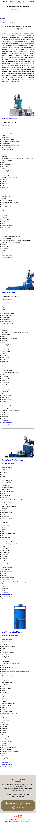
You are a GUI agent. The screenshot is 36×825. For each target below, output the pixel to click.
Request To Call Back (7, 257)
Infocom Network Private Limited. (24, 821)
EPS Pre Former (8, 292)
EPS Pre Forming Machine (13, 632)
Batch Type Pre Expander (12, 460)
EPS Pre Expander (9, 118)
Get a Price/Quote (7, 125)
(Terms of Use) (26, 819)
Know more (5, 253)
